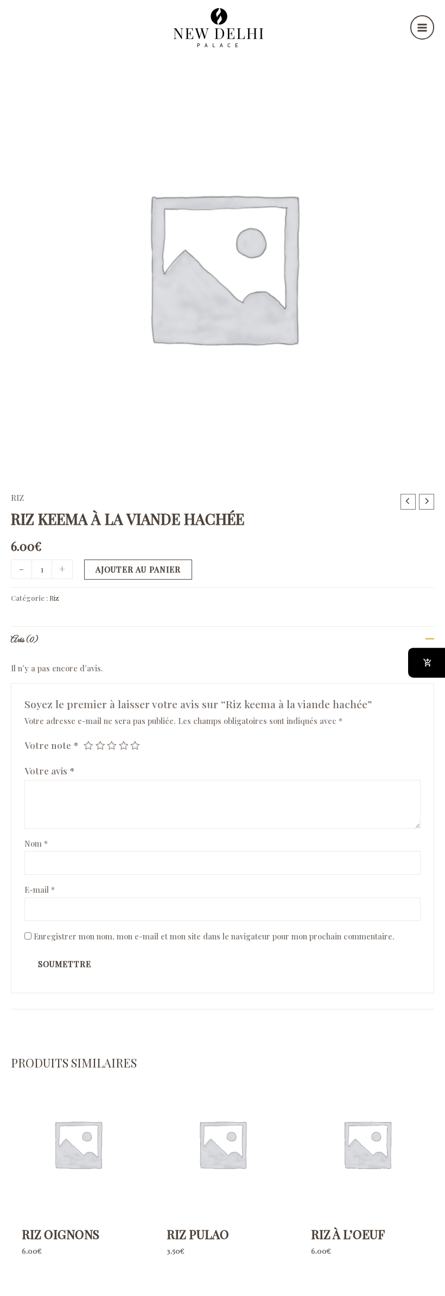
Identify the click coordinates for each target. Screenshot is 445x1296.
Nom (36, 843)
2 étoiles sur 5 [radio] (100, 746)
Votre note (51, 745)
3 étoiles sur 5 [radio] (112, 746)
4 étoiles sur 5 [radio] (124, 746)
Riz (17, 497)
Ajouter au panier (138, 569)
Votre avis (49, 770)
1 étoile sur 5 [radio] (88, 746)
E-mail (39, 889)
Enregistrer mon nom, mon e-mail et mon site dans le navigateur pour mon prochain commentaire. (214, 936)
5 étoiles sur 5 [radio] (135, 746)
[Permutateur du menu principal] (422, 27)
